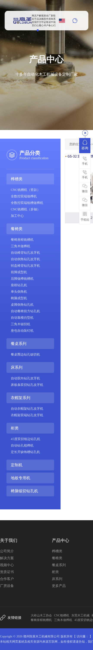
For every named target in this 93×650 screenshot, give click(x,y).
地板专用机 (20, 478)
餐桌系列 (18, 343)
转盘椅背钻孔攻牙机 (25, 265)
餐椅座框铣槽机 (22, 239)
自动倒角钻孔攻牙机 (25, 259)
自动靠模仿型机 (22, 317)
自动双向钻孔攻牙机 (25, 378)
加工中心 (17, 216)
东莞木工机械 (80, 615)
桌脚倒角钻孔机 (22, 304)
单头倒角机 (19, 291)
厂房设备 (7, 586)
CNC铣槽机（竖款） (25, 190)
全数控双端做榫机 (24, 196)
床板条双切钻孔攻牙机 (27, 385)
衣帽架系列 (20, 398)
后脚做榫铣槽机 (22, 278)
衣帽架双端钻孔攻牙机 (27, 415)
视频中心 (7, 565)
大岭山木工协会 (41, 615)
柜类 (15, 428)
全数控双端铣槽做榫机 (27, 203)
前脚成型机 (19, 272)
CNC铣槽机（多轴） (25, 209)
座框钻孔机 (19, 285)
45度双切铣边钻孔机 (25, 439)
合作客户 (7, 579)
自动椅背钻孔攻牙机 (25, 252)
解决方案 (7, 558)
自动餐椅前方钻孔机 (25, 311)
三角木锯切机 (20, 324)
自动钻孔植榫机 (22, 445)
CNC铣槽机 (61, 615)
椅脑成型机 (19, 298)
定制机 (16, 465)
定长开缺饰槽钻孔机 (25, 452)
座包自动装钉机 (22, 330)
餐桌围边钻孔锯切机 (25, 354)
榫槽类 (16, 179)
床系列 (16, 367)
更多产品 (59, 586)
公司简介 (7, 551)
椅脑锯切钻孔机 (24, 491)
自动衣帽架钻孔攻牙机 (27, 408)
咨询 (84, 148)
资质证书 (7, 572)
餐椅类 (16, 229)
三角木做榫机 (20, 246)
